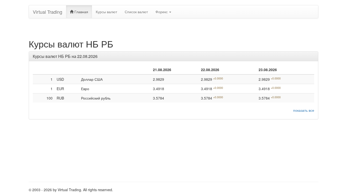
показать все (303, 110)
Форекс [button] (162, 11)
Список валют (136, 11)
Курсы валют (106, 11)
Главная (80, 11)
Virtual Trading (47, 11)
